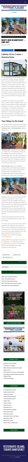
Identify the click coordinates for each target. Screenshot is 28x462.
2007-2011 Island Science (8, 279)
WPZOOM (17, 457)
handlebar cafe (16, 254)
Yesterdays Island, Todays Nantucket (14, 447)
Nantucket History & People (11, 416)
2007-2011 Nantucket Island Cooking (11, 283)
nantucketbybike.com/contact (8, 243)
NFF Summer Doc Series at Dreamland (14, 372)
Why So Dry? (7, 370)
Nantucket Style (8, 418)
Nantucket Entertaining (10, 409)
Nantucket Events (8, 414)
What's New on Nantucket (11, 422)
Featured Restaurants (10, 398)
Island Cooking (7, 403)
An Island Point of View (10, 390)
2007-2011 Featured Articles (9, 276)
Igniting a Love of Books (10, 363)
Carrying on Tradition (9, 365)
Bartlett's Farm (6, 254)
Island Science (7, 405)
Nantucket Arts (8, 407)
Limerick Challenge (9, 378)
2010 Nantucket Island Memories (10, 285)
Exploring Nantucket (9, 392)
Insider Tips (21, 36)
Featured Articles (8, 394)
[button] (14, 12)
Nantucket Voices (8, 420)
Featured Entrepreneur (9, 36)
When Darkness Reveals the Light (13, 367)
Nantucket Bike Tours (7, 257)
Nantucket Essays (8, 411)
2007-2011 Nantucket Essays (9, 281)
